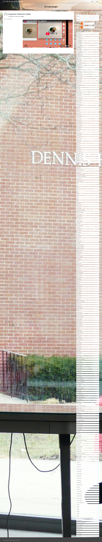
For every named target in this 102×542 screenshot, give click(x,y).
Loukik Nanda (79, 520)
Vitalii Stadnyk (79, 279)
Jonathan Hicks (79, 491)
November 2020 (79, 77)
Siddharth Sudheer (80, 272)
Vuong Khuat (79, 236)
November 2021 (79, 64)
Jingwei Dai (79, 489)
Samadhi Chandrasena (81, 453)
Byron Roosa (79, 478)
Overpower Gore (79, 383)
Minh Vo (78, 261)
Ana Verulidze (79, 343)
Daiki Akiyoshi (79, 305)
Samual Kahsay (79, 498)
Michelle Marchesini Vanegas (82, 440)
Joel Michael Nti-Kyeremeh (81, 522)
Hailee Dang (79, 172)
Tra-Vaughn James (80, 363)
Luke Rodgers (79, 435)
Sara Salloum (79, 336)
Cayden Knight (79, 408)
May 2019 (78, 108)
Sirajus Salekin (79, 274)
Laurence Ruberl (79, 225)
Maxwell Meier (79, 493)
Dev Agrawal (79, 203)
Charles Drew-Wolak (80, 245)
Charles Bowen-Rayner (81, 410)
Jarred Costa (79, 390)
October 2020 (79, 79)
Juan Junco (79, 354)
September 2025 (79, 37)
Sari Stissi (78, 234)
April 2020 (78, 88)
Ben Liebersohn (79, 473)
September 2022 (79, 55)
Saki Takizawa (79, 178)
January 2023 (79, 50)
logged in (8, 58)
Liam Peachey (79, 392)
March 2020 (79, 90)
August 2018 (79, 128)
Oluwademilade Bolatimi (81, 359)
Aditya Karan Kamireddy (81, 210)
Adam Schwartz (79, 250)
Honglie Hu (79, 254)
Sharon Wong (79, 455)
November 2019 (79, 99)
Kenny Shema (79, 426)
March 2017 (79, 146)
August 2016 (79, 162)
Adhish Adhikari (79, 252)
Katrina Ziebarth (79, 356)
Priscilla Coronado (80, 332)
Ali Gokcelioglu (11, 16)
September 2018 (79, 126)
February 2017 (79, 148)
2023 (78, 198)
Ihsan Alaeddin (79, 376)
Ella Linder (78, 412)
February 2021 (79, 73)
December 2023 (79, 42)
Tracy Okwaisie (79, 533)
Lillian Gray (79, 227)
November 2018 (79, 122)
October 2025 (79, 35)
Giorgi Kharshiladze (80, 316)
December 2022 (79, 53)
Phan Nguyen (79, 294)
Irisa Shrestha (79, 352)
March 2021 (79, 70)
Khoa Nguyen (79, 292)
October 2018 (79, 124)
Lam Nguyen (79, 259)
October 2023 (79, 44)
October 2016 (79, 157)
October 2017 (79, 139)
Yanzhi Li (78, 238)
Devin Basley (79, 287)
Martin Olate (79, 438)
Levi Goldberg (79, 429)
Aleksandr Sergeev (80, 212)
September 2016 (79, 159)
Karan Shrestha (79, 323)
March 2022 (79, 57)
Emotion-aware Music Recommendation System (85, 518)
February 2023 (79, 48)
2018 (78, 187)
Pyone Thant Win (80, 529)
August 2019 (79, 106)
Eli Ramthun (79, 310)
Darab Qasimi (79, 345)
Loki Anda (78, 431)
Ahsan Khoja (79, 296)
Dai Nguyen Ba (79, 285)
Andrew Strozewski (80, 388)
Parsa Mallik (79, 449)
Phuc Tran (78, 267)
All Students (79, 167)
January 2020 (79, 95)
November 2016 (79, 155)
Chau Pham (79, 303)
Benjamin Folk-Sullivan (80, 301)
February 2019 (79, 115)
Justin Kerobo (79, 321)
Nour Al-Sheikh (79, 446)
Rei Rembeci (79, 334)
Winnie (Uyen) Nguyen (80, 396)
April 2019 (78, 111)
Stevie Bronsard (79, 460)
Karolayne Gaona (80, 424)
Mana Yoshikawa (80, 379)
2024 (78, 201)
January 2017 (79, 151)
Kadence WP (18, 540)
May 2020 (78, 86)
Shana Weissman (80, 339)
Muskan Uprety (79, 527)
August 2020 (79, 84)
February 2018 (79, 133)
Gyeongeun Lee (79, 218)
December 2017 (79, 137)
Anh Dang (78, 243)
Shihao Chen (79, 270)
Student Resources (80, 181)
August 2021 (79, 68)
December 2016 (79, 153)
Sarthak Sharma (79, 361)
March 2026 (79, 33)
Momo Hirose (79, 442)
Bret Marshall (79, 475)
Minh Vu (78, 327)
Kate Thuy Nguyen (80, 524)
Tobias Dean (79, 464)
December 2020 (79, 75)
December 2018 (79, 119)
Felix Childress (79, 416)
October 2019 (79, 102)
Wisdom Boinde (79, 365)
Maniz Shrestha (79, 325)
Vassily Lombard (79, 469)
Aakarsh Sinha (79, 205)
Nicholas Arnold (79, 495)
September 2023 (79, 46)
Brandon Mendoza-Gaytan (81, 405)
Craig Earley (79, 480)
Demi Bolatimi (79, 347)
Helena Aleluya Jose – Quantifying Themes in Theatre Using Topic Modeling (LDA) (87, 420)
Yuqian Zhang (79, 241)
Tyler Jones (79, 466)
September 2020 (79, 82)
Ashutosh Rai (79, 471)
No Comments (22, 16)
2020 (78, 192)
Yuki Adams (79, 341)
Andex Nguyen (79, 368)
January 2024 (79, 39)
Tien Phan (78, 462)
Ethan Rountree (79, 312)
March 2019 (79, 113)
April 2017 (78, 144)
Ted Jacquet (79, 385)
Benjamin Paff (79, 216)
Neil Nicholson (79, 330)
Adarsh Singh (79, 207)
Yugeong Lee (79, 535)
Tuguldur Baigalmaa (80, 502)
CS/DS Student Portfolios (13, 1)
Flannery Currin (79, 314)
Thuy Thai (78, 531)
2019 (78, 190)
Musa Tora (78, 444)
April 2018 (78, 131)
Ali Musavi (78, 299)
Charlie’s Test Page (80, 170)
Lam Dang (78, 223)
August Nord (79, 401)
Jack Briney (79, 422)
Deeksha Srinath (79, 484)
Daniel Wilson (79, 482)
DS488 (78, 507)
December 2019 (79, 97)
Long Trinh (78, 433)
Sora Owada (79, 458)
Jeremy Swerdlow (80, 256)
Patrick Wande (79, 451)
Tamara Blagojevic (80, 394)
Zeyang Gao (79, 281)
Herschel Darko (79, 319)
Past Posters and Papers (81, 174)
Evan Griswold (79, 414)
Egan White (79, 350)
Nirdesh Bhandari (80, 265)
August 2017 (79, 142)
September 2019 (79, 104)
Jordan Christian (79, 221)
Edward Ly (78, 486)
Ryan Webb (79, 232)
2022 (78, 196)
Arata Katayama (79, 399)
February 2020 (79, 93)
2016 (78, 183)
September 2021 (79, 66)
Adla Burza (78, 283)
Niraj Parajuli (79, 263)
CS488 (78, 504)
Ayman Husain (79, 403)
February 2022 (79, 59)
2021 (78, 194)
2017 (78, 185)
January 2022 (79, 62)
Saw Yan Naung (79, 500)
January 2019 (79, 117)
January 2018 (79, 135)
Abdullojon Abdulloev (80, 247)
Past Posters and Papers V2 (81, 176)
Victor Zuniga (79, 276)
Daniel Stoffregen (80, 307)
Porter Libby (79, 230)
